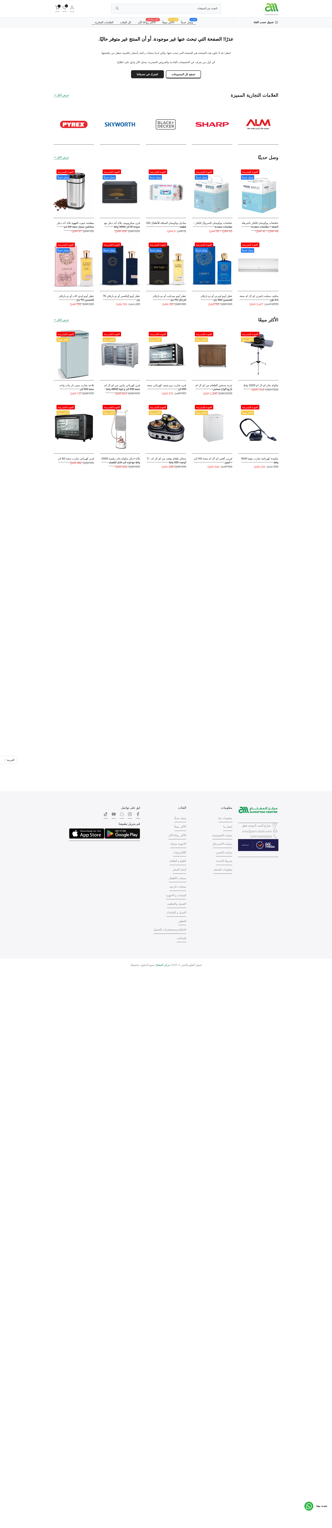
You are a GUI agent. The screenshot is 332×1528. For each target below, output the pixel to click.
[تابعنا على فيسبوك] (138, 815)
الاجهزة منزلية (178, 843)
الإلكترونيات (179, 852)
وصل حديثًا (180, 818)
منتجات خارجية (177, 886)
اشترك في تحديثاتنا (147, 74)
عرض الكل (63, 95)
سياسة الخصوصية (222, 835)
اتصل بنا (227, 826)
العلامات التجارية (104, 22)
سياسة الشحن (224, 852)
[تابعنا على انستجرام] (130, 815)
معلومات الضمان (222, 869)
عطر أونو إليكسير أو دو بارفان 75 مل (121, 298)
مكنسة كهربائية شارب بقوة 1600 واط (259, 460)
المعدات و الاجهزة (176, 895)
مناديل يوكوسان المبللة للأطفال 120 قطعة (166, 224)
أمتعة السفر (179, 869)
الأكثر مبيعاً (180, 826)
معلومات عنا (225, 818)
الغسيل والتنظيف (176, 903)
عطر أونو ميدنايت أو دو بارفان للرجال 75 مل (169, 298)
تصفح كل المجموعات (183, 74)
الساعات (181, 938)
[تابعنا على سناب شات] (122, 815)
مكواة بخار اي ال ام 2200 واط (260, 385)
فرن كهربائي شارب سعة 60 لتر (76, 458)
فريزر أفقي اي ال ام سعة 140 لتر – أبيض (213, 460)
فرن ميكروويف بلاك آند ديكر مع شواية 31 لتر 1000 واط (122, 224)
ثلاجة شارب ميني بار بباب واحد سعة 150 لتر (76, 387)
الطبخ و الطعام (178, 861)
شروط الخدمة (224, 861)
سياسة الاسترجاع (222, 843)
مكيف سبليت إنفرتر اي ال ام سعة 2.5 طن (259, 298)
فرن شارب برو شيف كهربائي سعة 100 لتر (166, 387)
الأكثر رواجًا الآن (148, 22)
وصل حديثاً (188, 22)
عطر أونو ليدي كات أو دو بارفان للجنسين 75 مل (76, 298)
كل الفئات (125, 22)
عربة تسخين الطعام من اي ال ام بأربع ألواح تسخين (213, 387)
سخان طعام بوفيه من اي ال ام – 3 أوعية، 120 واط (166, 460)
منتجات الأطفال (177, 878)
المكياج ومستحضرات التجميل (170, 929)
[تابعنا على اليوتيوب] (114, 815)
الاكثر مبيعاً (169, 22)
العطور (182, 921)
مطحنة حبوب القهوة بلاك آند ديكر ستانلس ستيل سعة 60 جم (75, 224)
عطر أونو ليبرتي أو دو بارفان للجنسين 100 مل (216, 298)
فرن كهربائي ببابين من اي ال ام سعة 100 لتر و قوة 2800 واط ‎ (122, 387)
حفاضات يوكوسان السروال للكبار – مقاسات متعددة (212, 224)
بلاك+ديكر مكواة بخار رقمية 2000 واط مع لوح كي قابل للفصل (120, 460)
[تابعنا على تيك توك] (106, 815)
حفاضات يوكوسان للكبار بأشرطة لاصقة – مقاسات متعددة (260, 224)
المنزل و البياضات (176, 912)
